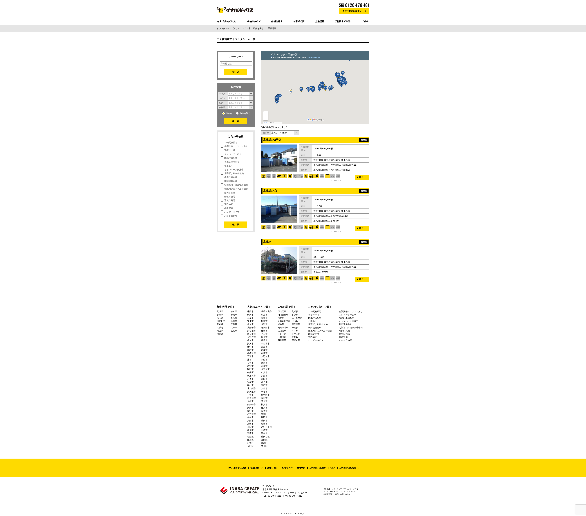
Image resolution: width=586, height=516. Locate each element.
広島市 (264, 321)
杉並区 (250, 436)
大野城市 (265, 356)
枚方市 (264, 314)
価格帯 (222, 107)
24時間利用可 (230, 142)
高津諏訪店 (270, 190)
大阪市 (250, 420)
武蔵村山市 (266, 311)
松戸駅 (281, 318)
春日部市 (265, 327)
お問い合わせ (345, 494)
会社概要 (327, 489)
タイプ (222, 98)
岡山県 (220, 330)
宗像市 (264, 366)
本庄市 (264, 353)
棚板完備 (228, 208)
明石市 (264, 334)
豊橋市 (264, 330)
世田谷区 (265, 436)
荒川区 (264, 446)
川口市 (250, 427)
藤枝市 (250, 350)
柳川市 (264, 337)
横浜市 (250, 430)
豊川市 (264, 407)
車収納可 (228, 204)
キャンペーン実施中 (234, 169)
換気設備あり (230, 177)
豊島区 (264, 414)
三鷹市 (250, 433)
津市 (249, 359)
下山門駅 (282, 311)
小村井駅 (282, 337)
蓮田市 (250, 311)
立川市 (250, 321)
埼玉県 (220, 318)
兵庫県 (234, 327)
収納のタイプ (256, 468)
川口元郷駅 (283, 314)
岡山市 (264, 359)
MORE (360, 177)
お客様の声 (287, 468)
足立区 (250, 443)
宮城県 (220, 311)
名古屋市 (251, 414)
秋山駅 (295, 321)
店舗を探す (272, 468)
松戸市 (264, 404)
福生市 (264, 411)
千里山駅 (296, 334)
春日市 (264, 398)
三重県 (234, 324)
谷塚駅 (295, 314)
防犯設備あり (230, 158)
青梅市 (264, 318)
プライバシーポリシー (351, 489)
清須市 (264, 363)
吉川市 (250, 379)
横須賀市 (251, 375)
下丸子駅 (282, 334)
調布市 (264, 433)
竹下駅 (295, 330)
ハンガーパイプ (231, 212)
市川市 (264, 372)
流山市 (264, 379)
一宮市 (250, 395)
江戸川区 (265, 382)
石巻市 (250, 363)
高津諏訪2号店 (272, 139)
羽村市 (250, 385)
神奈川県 (221, 321)
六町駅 (295, 311)
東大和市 (265, 395)
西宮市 (250, 366)
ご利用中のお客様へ (348, 468)
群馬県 (220, 314)
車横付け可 (229, 150)
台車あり (228, 166)
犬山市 (250, 401)
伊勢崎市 (251, 404)
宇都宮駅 (296, 324)
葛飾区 (264, 440)
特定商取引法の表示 (331, 494)
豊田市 (264, 420)
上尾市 (250, 318)
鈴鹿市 (264, 340)
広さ (221, 103)
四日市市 (251, 334)
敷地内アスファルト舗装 (236, 189)
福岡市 (264, 417)
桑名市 (250, 340)
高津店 (267, 241)
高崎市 (250, 424)
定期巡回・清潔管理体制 (236, 185)
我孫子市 (251, 327)
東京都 (234, 318)
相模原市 (251, 353)
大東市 (264, 388)
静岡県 (234, 321)
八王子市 (265, 369)
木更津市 (251, 398)
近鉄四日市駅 (284, 321)
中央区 (250, 372)
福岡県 (220, 334)
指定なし (230, 113)
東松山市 (251, 330)
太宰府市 (251, 337)
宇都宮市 (265, 343)
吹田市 (250, 369)
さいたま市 (266, 427)
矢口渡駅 (282, 330)
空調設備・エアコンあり (236, 146)
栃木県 (234, 311)
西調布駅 (296, 340)
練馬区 (264, 443)
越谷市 (250, 417)
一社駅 (295, 327)
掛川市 (250, 343)
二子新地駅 (297, 318)
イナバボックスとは (236, 468)
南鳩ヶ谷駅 (283, 327)
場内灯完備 (229, 193)
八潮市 (264, 324)
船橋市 (264, 424)
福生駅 (281, 324)
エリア (222, 94)
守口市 (264, 385)
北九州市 (251, 388)
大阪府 (220, 327)
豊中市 (250, 347)
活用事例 (301, 468)
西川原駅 (282, 340)
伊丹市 (250, 314)
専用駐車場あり (231, 162)
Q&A (332, 468)
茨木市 (264, 401)
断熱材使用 (229, 197)
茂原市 (264, 347)
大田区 (250, 446)
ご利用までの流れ (317, 468)
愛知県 (220, 324)
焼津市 (264, 350)
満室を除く (245, 113)
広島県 (234, 330)
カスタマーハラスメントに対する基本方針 (339, 491)
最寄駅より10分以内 (234, 173)
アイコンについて (336, 180)
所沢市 (250, 407)
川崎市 (264, 430)
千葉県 (234, 314)
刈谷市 (264, 391)
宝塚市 (250, 382)
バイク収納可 (230, 216)
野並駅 (295, 337)
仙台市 (250, 324)
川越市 (264, 375)
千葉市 (250, 356)
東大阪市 (251, 391)
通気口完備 (229, 200)
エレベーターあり (232, 154)
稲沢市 (250, 411)
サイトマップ (337, 489)
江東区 (250, 440)
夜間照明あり (230, 181)
